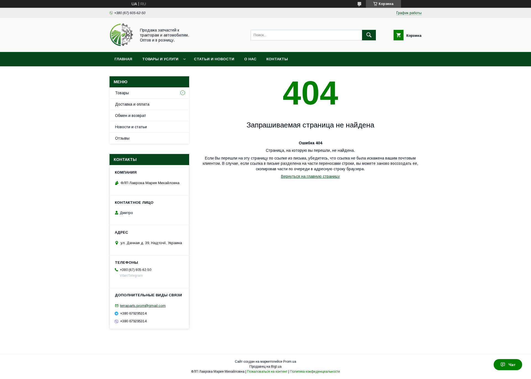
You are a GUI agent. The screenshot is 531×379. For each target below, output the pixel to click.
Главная (123, 59)
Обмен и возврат (130, 115)
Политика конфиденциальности (315, 371)
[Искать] (369, 35)
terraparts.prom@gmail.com (143, 306)
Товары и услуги (160, 59)
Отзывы (122, 138)
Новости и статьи (131, 127)
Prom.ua (289, 362)
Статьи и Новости (214, 59)
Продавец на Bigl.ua (265, 366)
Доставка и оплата (132, 104)
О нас (250, 59)
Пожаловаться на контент (267, 371)
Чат (512, 364)
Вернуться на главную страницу (310, 176)
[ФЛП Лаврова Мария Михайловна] (121, 45)
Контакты (277, 59)
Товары (122, 93)
